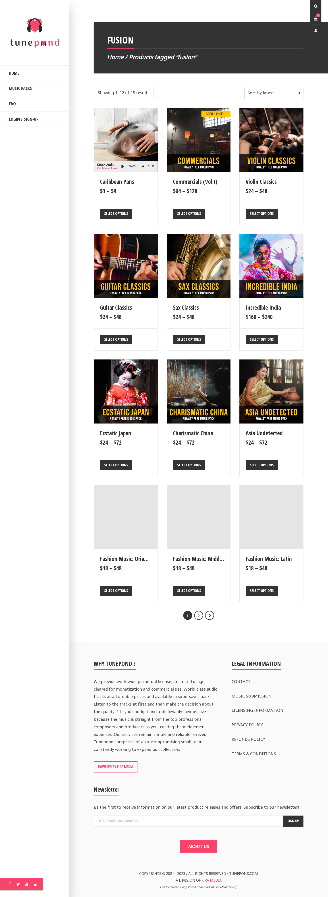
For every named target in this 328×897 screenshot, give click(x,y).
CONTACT (241, 681)
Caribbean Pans (107, 168)
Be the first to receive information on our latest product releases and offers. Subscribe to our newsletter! (196, 807)
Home (115, 57)
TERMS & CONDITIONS (254, 753)
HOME (14, 73)
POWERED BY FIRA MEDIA (115, 766)
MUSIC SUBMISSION (252, 696)
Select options (116, 213)
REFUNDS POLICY (248, 739)
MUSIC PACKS (20, 88)
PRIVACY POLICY (247, 724)
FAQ (12, 104)
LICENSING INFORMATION (257, 710)
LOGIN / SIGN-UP (23, 119)
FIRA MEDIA (211, 880)
